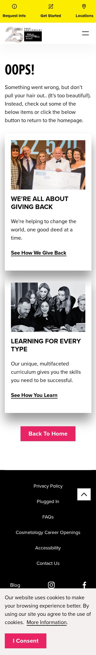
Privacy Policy (48, 486)
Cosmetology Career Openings (48, 532)
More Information (47, 622)
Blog (15, 585)
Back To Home (48, 433)
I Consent (25, 640)
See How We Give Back (38, 253)
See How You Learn (34, 395)
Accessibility (48, 548)
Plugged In (48, 501)
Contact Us (48, 563)
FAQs (48, 517)
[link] (14, 11)
